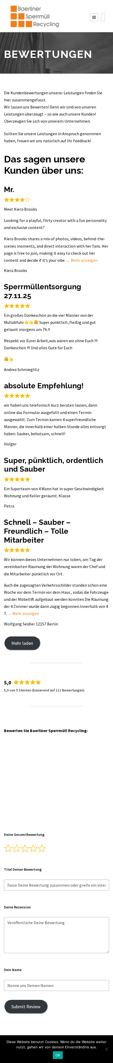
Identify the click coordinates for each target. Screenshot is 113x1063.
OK (57, 1055)
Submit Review (25, 1007)
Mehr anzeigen (84, 260)
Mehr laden (22, 643)
